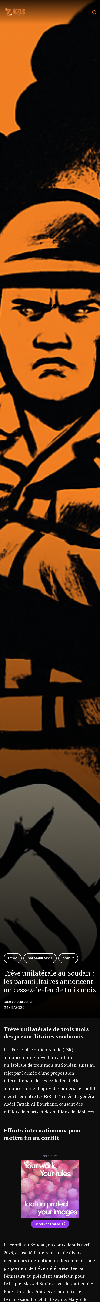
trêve (12, 958)
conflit (68, 958)
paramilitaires (40, 958)
